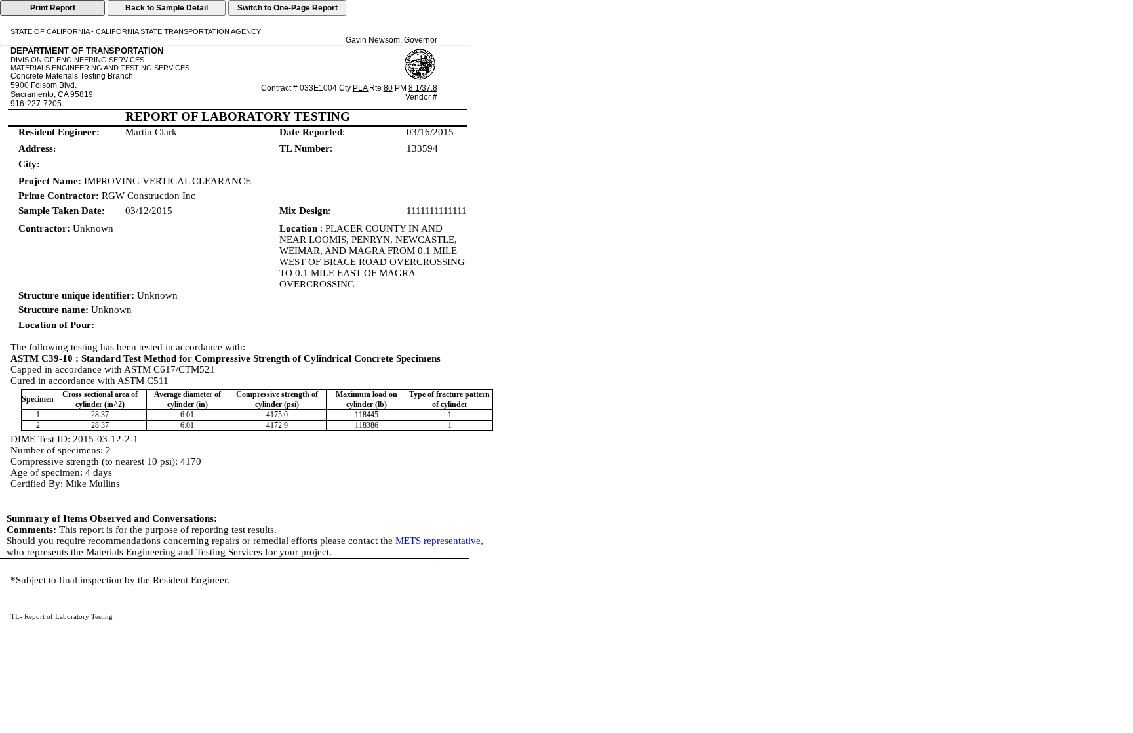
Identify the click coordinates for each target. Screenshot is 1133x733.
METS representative (438, 540)
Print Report (52, 7)
